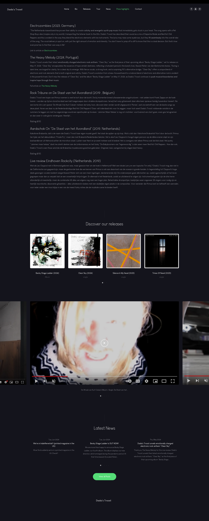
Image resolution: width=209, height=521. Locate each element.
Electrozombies (50, 50)
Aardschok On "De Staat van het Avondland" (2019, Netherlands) (75, 128)
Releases (87, 9)
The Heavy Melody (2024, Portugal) (54, 57)
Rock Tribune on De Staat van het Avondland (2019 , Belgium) (72, 93)
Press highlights (122, 9)
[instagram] (200, 9)
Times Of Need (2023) (161, 273)
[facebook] (191, 9)
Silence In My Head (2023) (123, 273)
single (85, 277)
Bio (76, 9)
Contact (138, 9)
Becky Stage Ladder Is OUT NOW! (104, 443)
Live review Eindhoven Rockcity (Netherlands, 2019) (65, 161)
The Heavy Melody (49, 86)
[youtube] (195, 9)
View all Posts (104, 476)
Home (66, 9)
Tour (98, 9)
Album (47, 277)
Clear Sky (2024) (85, 273)
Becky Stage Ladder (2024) (47, 273)
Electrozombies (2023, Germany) (53, 26)
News (108, 9)
